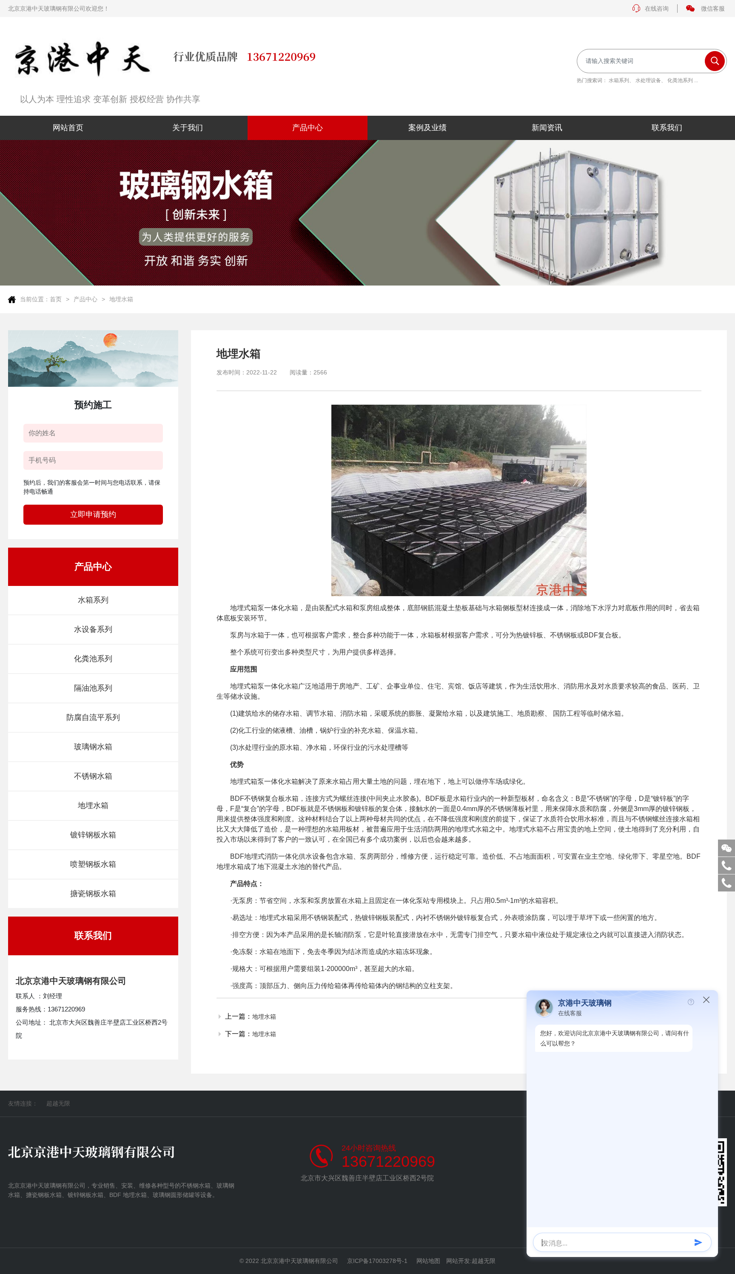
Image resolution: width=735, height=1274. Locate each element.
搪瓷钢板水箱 (93, 893)
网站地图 (428, 1260)
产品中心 (85, 299)
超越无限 (58, 1103)
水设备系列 (93, 629)
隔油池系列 (93, 688)
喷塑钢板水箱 (93, 864)
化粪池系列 (680, 80)
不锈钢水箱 (93, 776)
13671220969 (388, 1161)
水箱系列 (619, 80)
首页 (56, 299)
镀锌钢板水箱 (93, 835)
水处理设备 (648, 80)
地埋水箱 (121, 299)
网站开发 (458, 1260)
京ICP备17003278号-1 (377, 1260)
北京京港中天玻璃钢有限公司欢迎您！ (58, 8)
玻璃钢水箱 (93, 747)
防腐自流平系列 (93, 717)
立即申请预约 (93, 514)
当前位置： (35, 299)
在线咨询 (657, 8)
